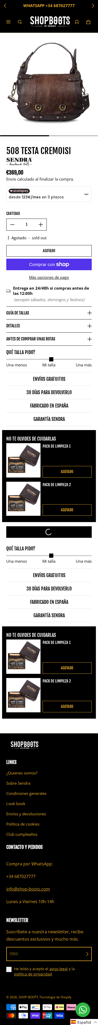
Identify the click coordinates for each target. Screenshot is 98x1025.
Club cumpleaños (21, 834)
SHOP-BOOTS (28, 997)
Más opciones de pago (49, 277)
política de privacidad (33, 974)
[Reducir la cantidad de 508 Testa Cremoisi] (12, 224)
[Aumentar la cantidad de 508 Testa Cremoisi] (41, 224)
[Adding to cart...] (49, 532)
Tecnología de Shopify (55, 997)
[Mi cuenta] (77, 22)
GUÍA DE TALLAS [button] (17, 313)
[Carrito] (88, 22)
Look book (15, 803)
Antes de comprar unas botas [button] (30, 338)
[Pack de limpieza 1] (23, 460)
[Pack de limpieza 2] (23, 499)
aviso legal (58, 968)
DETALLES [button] (13, 325)
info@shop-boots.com (28, 889)
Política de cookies (22, 824)
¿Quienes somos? (21, 773)
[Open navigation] (12, 22)
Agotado (49, 250)
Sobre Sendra (18, 783)
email (14, 953)
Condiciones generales (26, 793)
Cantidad (13, 213)
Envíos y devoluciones (26, 814)
